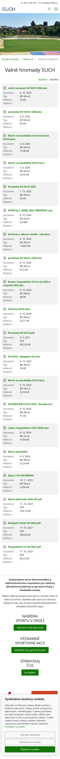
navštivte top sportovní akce (30, 650)
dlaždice (42, 79)
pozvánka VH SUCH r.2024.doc (25, 258)
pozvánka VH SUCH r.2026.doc (25, 111)
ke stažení (30, 672)
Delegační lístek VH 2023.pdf (24, 523)
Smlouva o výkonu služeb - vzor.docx (29, 234)
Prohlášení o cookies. (15, 726)
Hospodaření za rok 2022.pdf (24, 546)
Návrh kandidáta (18, 451)
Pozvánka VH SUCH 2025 (22, 186)
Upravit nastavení (30, 734)
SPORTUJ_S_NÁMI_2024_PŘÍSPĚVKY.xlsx (30, 210)
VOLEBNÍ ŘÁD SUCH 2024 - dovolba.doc (30, 404)
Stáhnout (28, 59)
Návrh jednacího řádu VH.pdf (25, 499)
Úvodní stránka (10, 59)
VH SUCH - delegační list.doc (24, 356)
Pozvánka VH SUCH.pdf (21, 332)
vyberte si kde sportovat (30, 627)
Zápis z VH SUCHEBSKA (21, 475)
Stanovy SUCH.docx (19, 309)
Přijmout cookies (30, 749)
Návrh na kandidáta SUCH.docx (26, 163)
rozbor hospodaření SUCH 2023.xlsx (28, 428)
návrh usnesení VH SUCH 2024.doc (27, 88)
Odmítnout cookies (30, 742)
